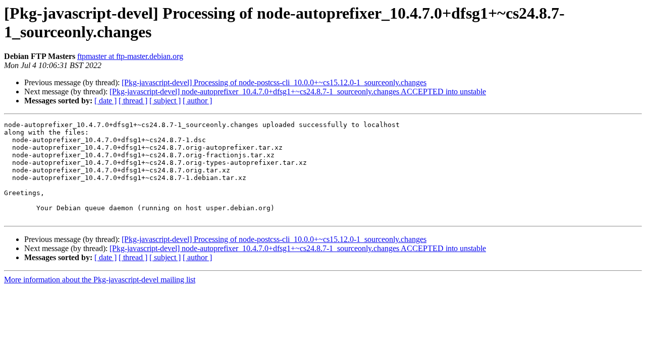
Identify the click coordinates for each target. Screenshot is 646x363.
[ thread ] (133, 100)
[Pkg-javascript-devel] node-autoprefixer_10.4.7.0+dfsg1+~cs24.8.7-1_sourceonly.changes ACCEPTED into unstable (298, 91)
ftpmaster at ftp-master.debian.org (130, 56)
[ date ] (105, 100)
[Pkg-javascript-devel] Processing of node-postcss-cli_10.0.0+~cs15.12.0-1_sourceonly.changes (274, 82)
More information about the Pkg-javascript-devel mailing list (99, 279)
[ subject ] (165, 100)
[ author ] (197, 100)
